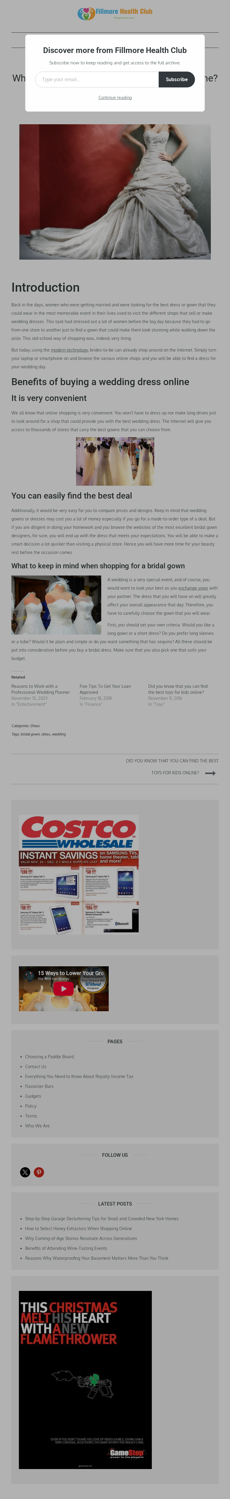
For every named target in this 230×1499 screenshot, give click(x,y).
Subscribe (177, 79)
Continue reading (115, 97)
